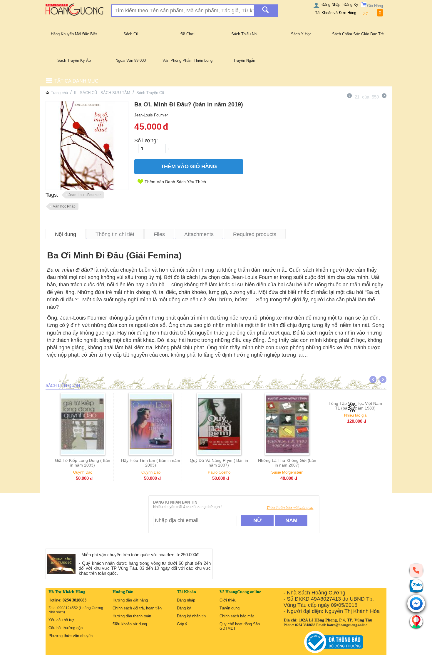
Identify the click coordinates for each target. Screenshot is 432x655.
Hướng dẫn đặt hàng (130, 600)
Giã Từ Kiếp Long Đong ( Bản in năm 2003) (82, 462)
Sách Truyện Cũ (150, 93)
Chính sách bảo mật (237, 616)
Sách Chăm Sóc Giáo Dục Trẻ (358, 34)
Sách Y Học (301, 34)
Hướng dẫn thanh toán (132, 616)
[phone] (416, 570)
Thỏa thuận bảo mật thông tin (290, 508)
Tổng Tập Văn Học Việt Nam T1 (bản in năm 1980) (355, 462)
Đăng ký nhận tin (191, 616)
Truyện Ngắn (244, 60)
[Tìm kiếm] (265, 10)
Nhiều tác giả (355, 472)
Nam (291, 520)
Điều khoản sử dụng (130, 624)
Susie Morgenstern (287, 472)
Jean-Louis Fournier (84, 195)
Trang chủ (59, 93)
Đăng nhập (186, 600)
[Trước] (349, 96)
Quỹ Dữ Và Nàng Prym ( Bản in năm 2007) (219, 462)
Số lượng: (146, 140)
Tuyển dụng (230, 608)
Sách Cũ (130, 34)
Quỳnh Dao (82, 472)
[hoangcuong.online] (74, 9)
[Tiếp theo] (384, 96)
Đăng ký (184, 608)
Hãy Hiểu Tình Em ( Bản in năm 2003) (150, 462)
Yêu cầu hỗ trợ (61, 620)
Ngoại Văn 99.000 (130, 60)
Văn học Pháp (64, 206)
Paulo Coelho (219, 472)
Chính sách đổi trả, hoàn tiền (137, 608)
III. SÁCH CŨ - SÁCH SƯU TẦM (102, 93)
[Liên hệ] (416, 621)
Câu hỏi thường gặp (65, 628)
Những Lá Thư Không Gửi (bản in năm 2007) (287, 462)
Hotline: (67, 600)
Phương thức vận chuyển (70, 636)
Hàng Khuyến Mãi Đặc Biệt (74, 34)
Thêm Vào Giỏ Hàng (189, 166)
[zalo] (416, 585)
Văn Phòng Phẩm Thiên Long (187, 60)
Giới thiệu (228, 600)
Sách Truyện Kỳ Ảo (74, 60)
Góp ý (182, 624)
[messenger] (416, 604)
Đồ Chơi (187, 34)
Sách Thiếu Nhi (244, 34)
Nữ (257, 520)
